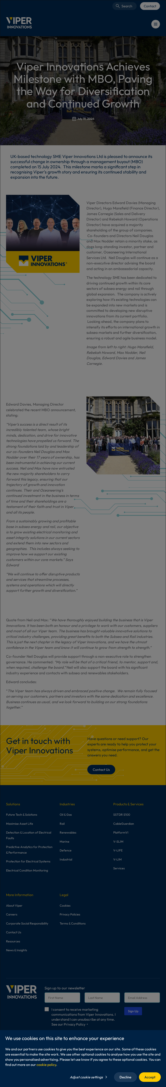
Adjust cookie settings (86, 1077)
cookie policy (46, 1064)
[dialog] (83, 543)
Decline (125, 1077)
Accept (149, 1077)
